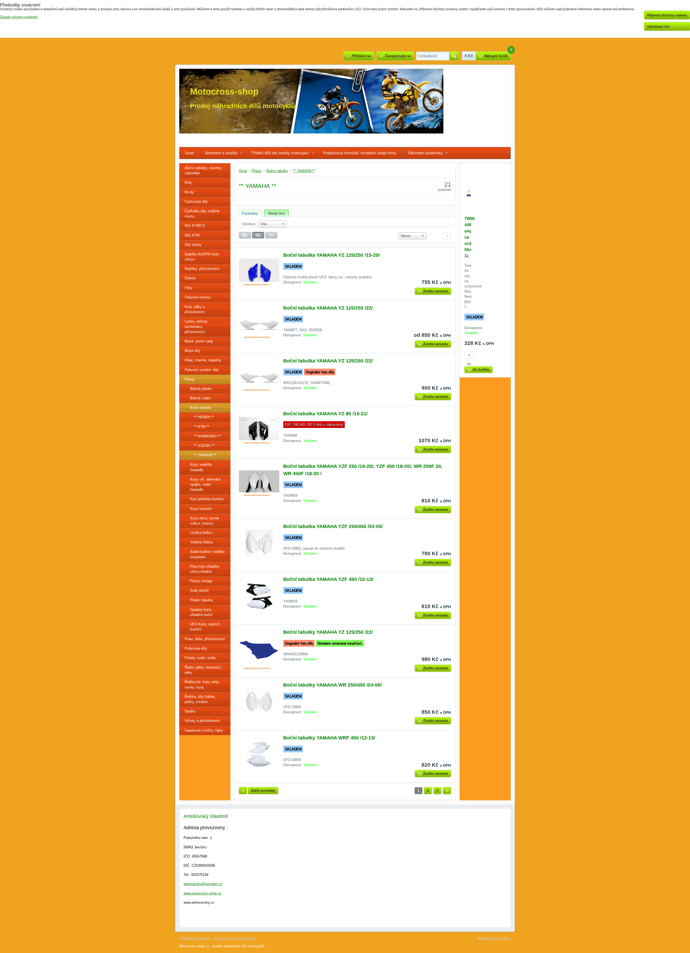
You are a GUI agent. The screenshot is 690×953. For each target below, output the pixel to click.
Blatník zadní (200, 398)
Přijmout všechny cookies (667, 15)
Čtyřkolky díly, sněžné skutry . (202, 213)
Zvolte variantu (435, 291)
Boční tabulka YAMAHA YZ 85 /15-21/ (325, 413)
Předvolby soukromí (195, 938)
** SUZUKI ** (204, 446)
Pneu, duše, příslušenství (205, 639)
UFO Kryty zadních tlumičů (205, 626)
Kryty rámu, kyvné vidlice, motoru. (204, 520)
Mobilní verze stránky (494, 938)
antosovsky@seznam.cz (203, 884)
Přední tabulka (201, 600)
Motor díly (192, 351)
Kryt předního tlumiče (206, 499)
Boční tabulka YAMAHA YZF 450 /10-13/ (328, 579)
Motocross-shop (224, 92)
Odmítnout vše (658, 27)
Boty (188, 182)
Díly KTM (192, 235)
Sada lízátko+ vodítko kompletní (207, 554)
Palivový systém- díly (202, 370)
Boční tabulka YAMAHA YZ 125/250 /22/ (328, 308)
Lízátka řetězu (201, 533)
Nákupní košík (496, 56)
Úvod (189, 153)
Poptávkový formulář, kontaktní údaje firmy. (360, 153)
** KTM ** (201, 427)
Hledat (454, 56)
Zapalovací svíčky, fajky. (204, 730)
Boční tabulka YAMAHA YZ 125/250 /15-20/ (331, 255)
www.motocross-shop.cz (203, 893)
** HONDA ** (204, 417)
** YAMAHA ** (205, 455)
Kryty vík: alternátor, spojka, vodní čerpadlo (206, 484)
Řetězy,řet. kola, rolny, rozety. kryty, (202, 684)
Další (447, 790)
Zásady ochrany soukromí (235, 938)
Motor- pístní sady (199, 341)
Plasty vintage (201, 581)
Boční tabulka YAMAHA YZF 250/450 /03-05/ (333, 526)
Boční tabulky (201, 408)
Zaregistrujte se (398, 56)
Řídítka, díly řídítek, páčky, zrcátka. (200, 699)
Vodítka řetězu (201, 542)
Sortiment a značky (221, 153)
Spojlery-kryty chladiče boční (201, 612)
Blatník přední (201, 389)
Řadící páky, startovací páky (203, 669)
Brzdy (189, 192)
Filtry (188, 288)
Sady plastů (199, 590)
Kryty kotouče (201, 509)
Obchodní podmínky (425, 153)
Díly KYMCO (195, 226)
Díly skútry (193, 245)
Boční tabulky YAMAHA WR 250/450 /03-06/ (332, 685)
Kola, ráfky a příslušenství (195, 309)
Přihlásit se (361, 56)
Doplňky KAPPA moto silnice (202, 256)
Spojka (190, 711)
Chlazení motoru (197, 297)
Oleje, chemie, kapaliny (203, 360)
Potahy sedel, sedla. (201, 658)
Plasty (190, 379)
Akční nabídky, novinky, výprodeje (203, 170)
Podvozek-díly (196, 648)
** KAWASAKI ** (207, 436)
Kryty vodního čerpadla (201, 467)
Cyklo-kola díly (196, 202)
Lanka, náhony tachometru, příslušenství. (196, 326)
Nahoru (243, 790)
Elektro (190, 278)
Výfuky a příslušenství (202, 721)
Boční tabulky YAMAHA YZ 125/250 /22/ (328, 632)
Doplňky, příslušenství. (202, 269)
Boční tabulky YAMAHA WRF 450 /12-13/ (329, 738)
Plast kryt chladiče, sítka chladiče (205, 569)
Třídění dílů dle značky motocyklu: (280, 153)
